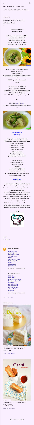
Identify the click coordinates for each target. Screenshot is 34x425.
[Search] (30, 3)
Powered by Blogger (18, 419)
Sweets (20, 10)
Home (5, 10)
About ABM (12, 10)
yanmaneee (12, 248)
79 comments (11, 408)
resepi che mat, (20, 103)
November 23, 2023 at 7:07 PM (16, 293)
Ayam (8, 239)
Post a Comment (8, 297)
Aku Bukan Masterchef (13, 6)
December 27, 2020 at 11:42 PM (16, 268)
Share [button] (4, 237)
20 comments (11, 353)
